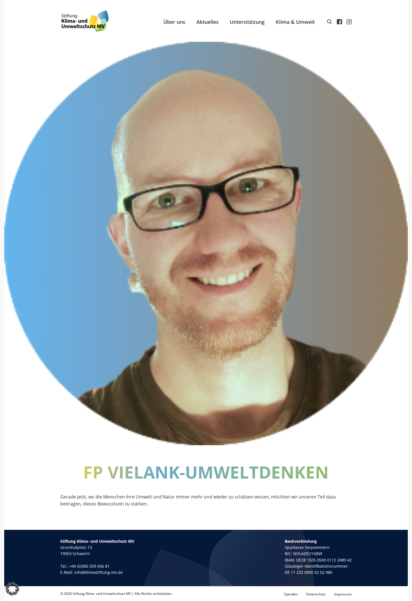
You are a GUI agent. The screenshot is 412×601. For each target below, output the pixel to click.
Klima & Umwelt (295, 21)
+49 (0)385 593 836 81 (89, 566)
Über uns (174, 21)
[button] (12, 588)
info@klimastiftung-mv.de (98, 572)
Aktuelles (207, 21)
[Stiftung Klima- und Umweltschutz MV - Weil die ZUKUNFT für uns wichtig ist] (85, 21)
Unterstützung (247, 21)
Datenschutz (316, 594)
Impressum (343, 594)
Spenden (291, 594)
